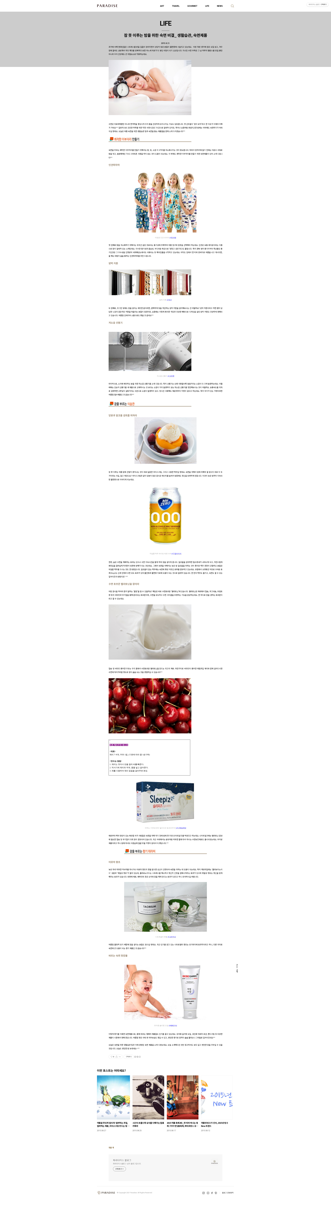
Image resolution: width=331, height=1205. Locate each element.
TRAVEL (176, 6)
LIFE (207, 6)
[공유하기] (116, 1057)
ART (162, 6)
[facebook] (212, 1193)
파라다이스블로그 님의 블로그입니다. (127, 1163)
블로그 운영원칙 (228, 1192)
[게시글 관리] (119, 1057)
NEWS (220, 6)
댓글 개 (111, 1147)
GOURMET (192, 6)
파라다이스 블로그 (122, 1160)
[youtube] (208, 1193)
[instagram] (203, 1193)
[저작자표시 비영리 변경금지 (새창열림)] (137, 1057)
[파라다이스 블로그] (107, 5)
